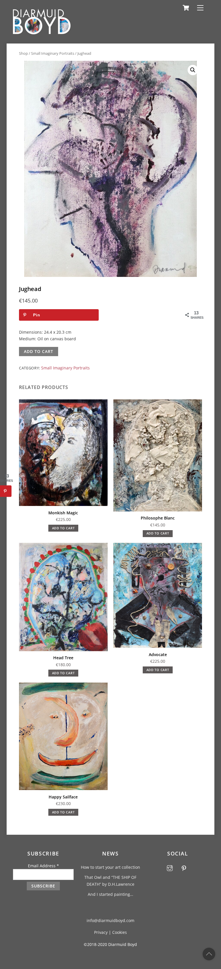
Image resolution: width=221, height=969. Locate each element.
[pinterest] (184, 867)
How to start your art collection (110, 867)
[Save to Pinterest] (6, 491)
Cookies (119, 932)
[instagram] (170, 867)
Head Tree (63, 657)
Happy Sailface (63, 797)
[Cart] (186, 8)
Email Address (43, 865)
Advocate (158, 654)
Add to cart (38, 351)
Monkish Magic (63, 512)
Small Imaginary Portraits (52, 53)
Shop (23, 53)
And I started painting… (110, 894)
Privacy (101, 932)
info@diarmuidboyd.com (110, 920)
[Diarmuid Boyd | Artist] (42, 32)
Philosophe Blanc (158, 518)
